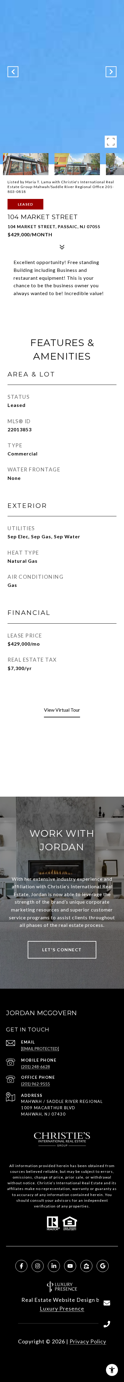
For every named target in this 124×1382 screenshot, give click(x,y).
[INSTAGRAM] (38, 1266)
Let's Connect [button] (62, 949)
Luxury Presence (62, 1308)
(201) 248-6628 (35, 1066)
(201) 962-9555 (35, 1083)
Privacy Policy (88, 1341)
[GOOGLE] (103, 1266)
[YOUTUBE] (70, 1266)
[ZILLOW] (86, 1266)
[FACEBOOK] (21, 1266)
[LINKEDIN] (54, 1266)
